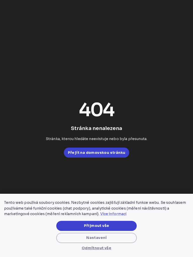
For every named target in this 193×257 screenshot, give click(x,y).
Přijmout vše (96, 225)
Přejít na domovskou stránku (96, 152)
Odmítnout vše (96, 248)
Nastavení (96, 237)
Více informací (113, 214)
